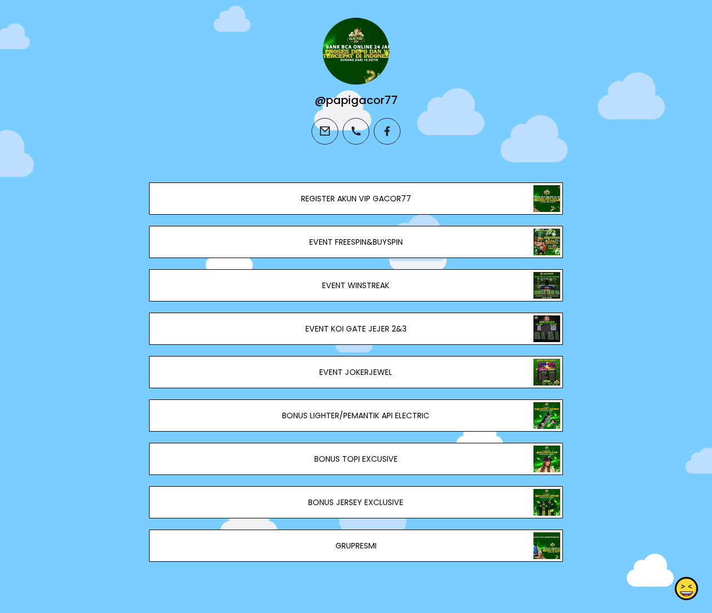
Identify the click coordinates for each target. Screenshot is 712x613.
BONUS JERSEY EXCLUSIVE (355, 502)
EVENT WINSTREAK (355, 285)
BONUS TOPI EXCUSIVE (356, 458)
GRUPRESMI (356, 545)
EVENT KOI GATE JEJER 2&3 (356, 328)
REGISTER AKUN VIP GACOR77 (356, 198)
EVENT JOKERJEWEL (355, 372)
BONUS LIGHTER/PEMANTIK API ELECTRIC (355, 415)
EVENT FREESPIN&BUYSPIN (356, 242)
